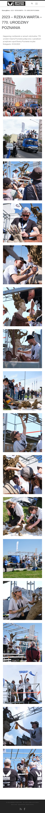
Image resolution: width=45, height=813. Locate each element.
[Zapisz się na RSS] (21, 809)
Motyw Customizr (30, 804)
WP (16, 804)
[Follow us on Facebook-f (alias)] (24, 809)
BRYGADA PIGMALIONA (16, 802)
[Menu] (36, 3)
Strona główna (6, 10)
